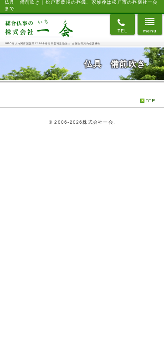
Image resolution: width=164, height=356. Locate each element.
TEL (123, 30)
